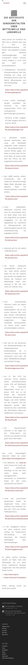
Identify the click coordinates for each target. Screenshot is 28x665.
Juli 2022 (4, 628)
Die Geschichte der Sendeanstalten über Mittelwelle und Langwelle (14, 25)
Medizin (4, 654)
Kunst (3, 648)
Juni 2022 (4, 630)
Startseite (4, 646)
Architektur (5, 650)
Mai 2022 (4, 632)
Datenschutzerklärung (7, 658)
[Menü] (24, 3)
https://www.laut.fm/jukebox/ (15, 577)
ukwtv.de (22, 463)
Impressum (5, 656)
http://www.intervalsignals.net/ (13, 458)
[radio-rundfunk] (14, 13)
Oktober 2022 (5, 626)
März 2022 (5, 634)
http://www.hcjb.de (11, 574)
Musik (3, 652)
